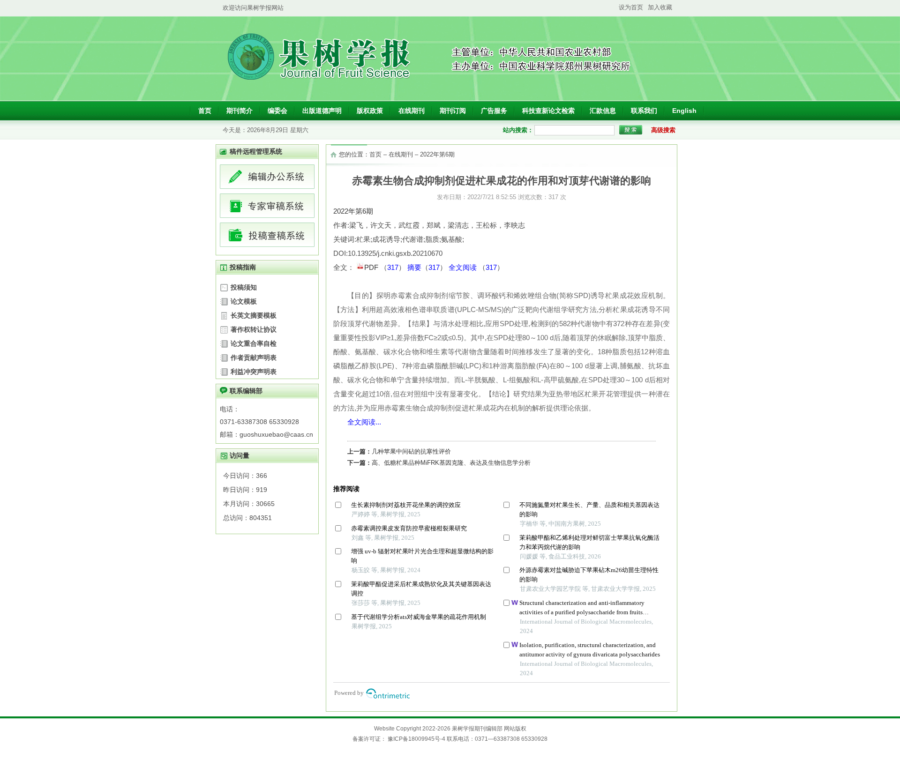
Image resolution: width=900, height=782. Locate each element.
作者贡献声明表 (254, 357)
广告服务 (494, 110)
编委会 (277, 110)
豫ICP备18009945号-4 (416, 739)
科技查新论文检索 (548, 110)
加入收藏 (660, 7)
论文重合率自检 (254, 343)
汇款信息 (603, 110)
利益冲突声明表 (254, 371)
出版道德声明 (322, 110)
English (684, 110)
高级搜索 (663, 130)
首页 (204, 110)
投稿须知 (244, 287)
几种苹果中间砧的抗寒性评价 (411, 451)
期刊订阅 (453, 110)
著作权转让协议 (254, 329)
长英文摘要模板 (254, 315)
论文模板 (244, 301)
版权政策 (370, 110)
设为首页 (631, 7)
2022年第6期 (437, 154)
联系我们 (644, 110)
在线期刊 (411, 110)
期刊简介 (239, 110)
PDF (372, 267)
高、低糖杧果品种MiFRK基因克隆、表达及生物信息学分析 (451, 462)
